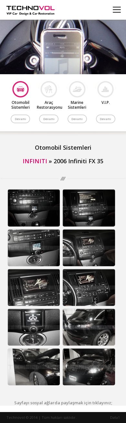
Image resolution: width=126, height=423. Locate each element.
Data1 (115, 417)
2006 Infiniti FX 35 (78, 161)
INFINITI (35, 161)
